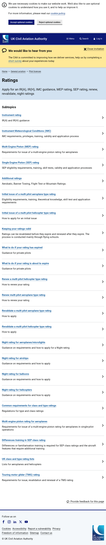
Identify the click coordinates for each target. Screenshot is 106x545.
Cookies (6, 528)
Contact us (46, 532)
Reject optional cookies (49, 22)
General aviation (18, 71)
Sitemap (34, 532)
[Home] (5, 39)
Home (4, 71)
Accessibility (19, 528)
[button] (94, 48)
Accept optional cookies (21, 22)
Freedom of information (15, 532)
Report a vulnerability (39, 528)
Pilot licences (35, 71)
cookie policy (58, 13)
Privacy (56, 528)
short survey (15, 60)
